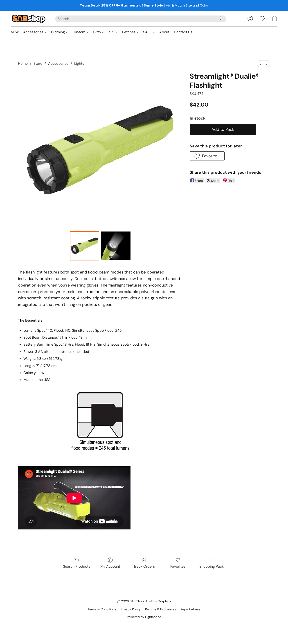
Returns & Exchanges (160, 609)
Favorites (177, 566)
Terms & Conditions (102, 609)
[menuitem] (260, 63)
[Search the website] (221, 18)
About (164, 32)
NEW (15, 32)
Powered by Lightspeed (144, 617)
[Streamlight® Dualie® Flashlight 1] (115, 245)
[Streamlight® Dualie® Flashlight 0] (84, 245)
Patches (129, 32)
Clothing (58, 32)
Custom (79, 32)
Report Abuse (190, 609)
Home (23, 63)
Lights (79, 63)
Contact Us (183, 32)
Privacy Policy (131, 609)
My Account (110, 566)
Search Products (76, 566)
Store (38, 63)
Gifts (97, 32)
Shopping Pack (211, 566)
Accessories (33, 32)
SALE (147, 32)
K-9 (111, 32)
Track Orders (144, 566)
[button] (28, 18)
